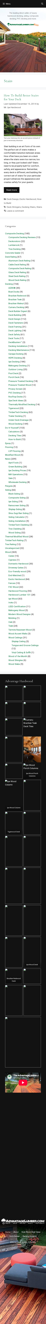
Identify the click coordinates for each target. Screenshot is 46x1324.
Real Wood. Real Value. (31, 1232)
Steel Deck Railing (16, 276)
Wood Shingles (15, 660)
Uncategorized (12, 548)
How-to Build (14, 439)
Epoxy (8, 443)
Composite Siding (17, 497)
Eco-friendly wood (17, 571)
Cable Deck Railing (17, 264)
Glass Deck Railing (17, 272)
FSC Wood (13, 587)
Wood (8, 552)
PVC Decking (14, 392)
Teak (10, 626)
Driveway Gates (15, 567)
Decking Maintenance (18, 350)
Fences (11, 583)
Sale (10, 478)
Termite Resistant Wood (20, 629)
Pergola (9, 486)
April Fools (13, 462)
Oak (10, 622)
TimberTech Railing (14, 540)
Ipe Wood (13, 598)
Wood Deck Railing (17, 280)
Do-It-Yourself (12, 427)
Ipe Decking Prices (17, 470)
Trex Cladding (15, 528)
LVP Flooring (14, 451)
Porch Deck (13, 377)
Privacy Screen (15, 389)
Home (7, 1232)
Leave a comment (15, 211)
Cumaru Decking (16, 307)
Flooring (9, 447)
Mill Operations (15, 474)
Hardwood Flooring (17, 591)
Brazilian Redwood (17, 295)
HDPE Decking (15, 358)
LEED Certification (17, 606)
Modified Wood (12, 455)
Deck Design (13, 199)
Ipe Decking (14, 361)
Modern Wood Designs (19, 614)
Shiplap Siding (15, 509)
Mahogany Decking (17, 365)
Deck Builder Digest (17, 311)
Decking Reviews (30, 1236)
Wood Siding (14, 532)
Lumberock (13, 245)
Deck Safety (14, 334)
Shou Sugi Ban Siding (18, 513)
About (16, 1232)
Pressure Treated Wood (19, 385)
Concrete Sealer (12, 253)
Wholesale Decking (17, 482)
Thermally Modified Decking (21, 404)
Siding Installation (17, 521)
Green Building (15, 466)
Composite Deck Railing (19, 268)
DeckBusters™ (15, 342)
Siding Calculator (16, 517)
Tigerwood (13, 408)
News (7, 459)
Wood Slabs (14, 664)
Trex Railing (10, 544)
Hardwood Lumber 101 (19, 594)
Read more (11, 190)
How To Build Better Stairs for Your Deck (21, 97)
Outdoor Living (15, 369)
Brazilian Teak (15, 299)
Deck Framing (15, 326)
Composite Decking (14, 233)
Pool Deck (13, 373)
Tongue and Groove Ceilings (25, 645)
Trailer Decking (15, 416)
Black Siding (14, 493)
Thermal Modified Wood (16, 536)
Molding (12, 618)
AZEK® (11, 288)
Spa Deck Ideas (15, 400)
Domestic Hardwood (18, 563)
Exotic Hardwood (28, 199)
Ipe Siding (13, 501)
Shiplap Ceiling (19, 641)
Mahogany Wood (16, 610)
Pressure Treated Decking (20, 381)
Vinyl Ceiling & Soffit (21, 652)
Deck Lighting (14, 330)
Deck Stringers (14, 207)
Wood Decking (15, 424)
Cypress (12, 560)
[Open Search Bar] (42, 4)
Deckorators (14, 241)
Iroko (10, 602)
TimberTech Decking (18, 412)
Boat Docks (13, 291)
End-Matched (14, 575)
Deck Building (14, 315)
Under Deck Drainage (18, 420)
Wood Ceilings (15, 637)
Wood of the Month (17, 656)
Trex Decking (14, 249)
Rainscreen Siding (17, 505)
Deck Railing (11, 257)
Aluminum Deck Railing (19, 260)
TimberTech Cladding (18, 525)
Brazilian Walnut (16, 303)
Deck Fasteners (15, 323)
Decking (9, 284)
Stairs (39, 207)
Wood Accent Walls (17, 633)
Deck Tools (13, 338)
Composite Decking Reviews (22, 237)
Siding (8, 490)
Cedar (11, 556)
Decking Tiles (14, 435)
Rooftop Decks (15, 396)
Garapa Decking (16, 354)
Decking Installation (17, 346)
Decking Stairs (29, 207)
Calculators (13, 431)
